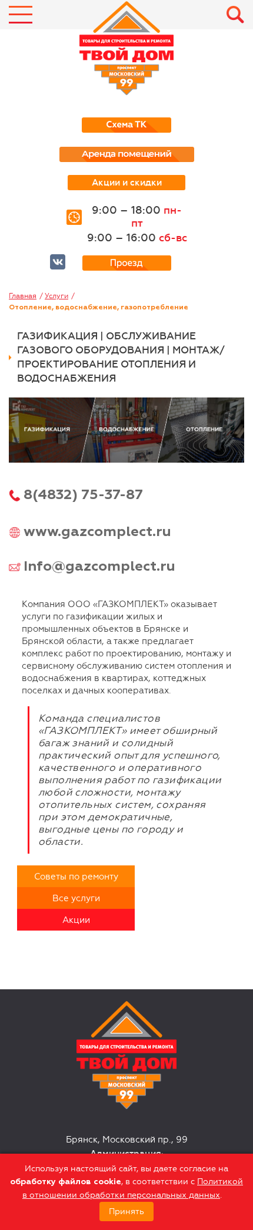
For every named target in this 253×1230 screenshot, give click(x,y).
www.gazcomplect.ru (97, 532)
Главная (22, 296)
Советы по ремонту (76, 876)
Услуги (56, 296)
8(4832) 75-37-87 (83, 495)
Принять (126, 1211)
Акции (76, 920)
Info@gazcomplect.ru (99, 567)
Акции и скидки (127, 182)
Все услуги (76, 898)
